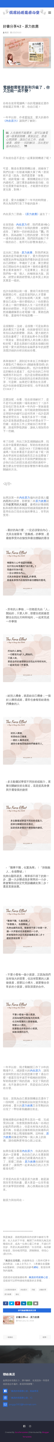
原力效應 (27, 252)
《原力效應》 (32, 214)
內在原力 (21, 224)
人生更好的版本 (10, 1290)
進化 (17, 1294)
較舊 (44, 1337)
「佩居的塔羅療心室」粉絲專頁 (23, 1391)
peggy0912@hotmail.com (22, 1404)
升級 (33, 1290)
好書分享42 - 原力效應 (27, 1317)
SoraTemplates (21, 1432)
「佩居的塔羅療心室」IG (20, 1397)
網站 (36, 1267)
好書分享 (42, 1290)
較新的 (10, 1337)
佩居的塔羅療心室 (38, 1277)
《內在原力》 (11, 120)
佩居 (7, 32)
